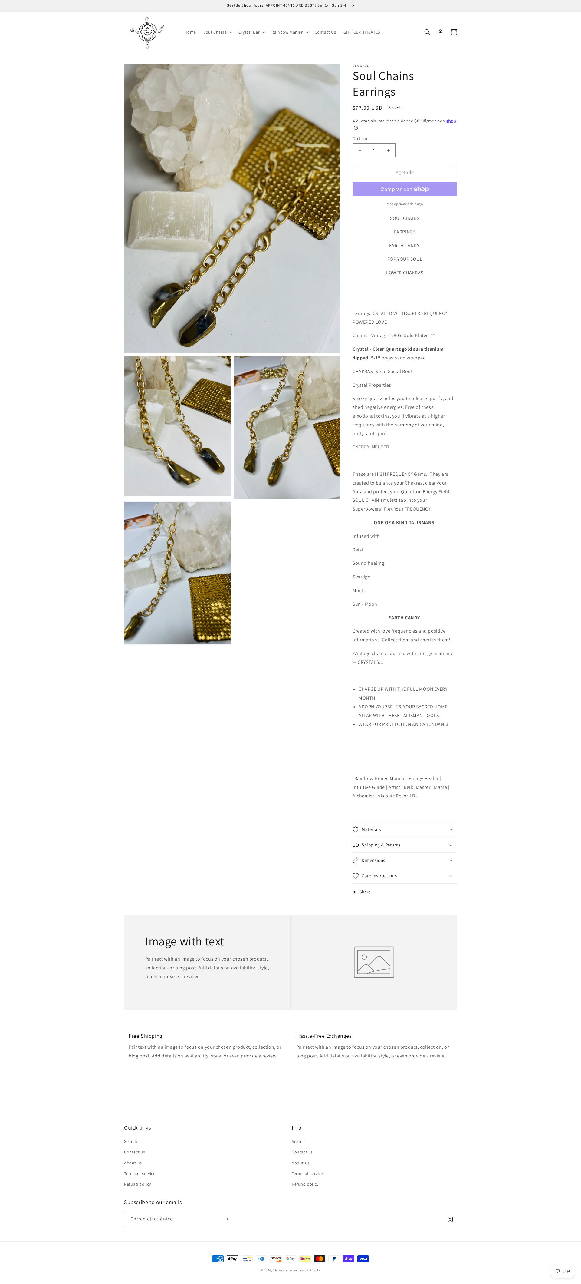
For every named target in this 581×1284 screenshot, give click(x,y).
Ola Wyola (280, 1270)
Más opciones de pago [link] (405, 203)
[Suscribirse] (226, 1219)
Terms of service (140, 1173)
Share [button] (365, 892)
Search (130, 1141)
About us (133, 1163)
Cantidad (360, 138)
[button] (217, 32)
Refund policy (137, 1184)
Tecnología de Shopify (304, 1270)
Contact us (134, 1152)
